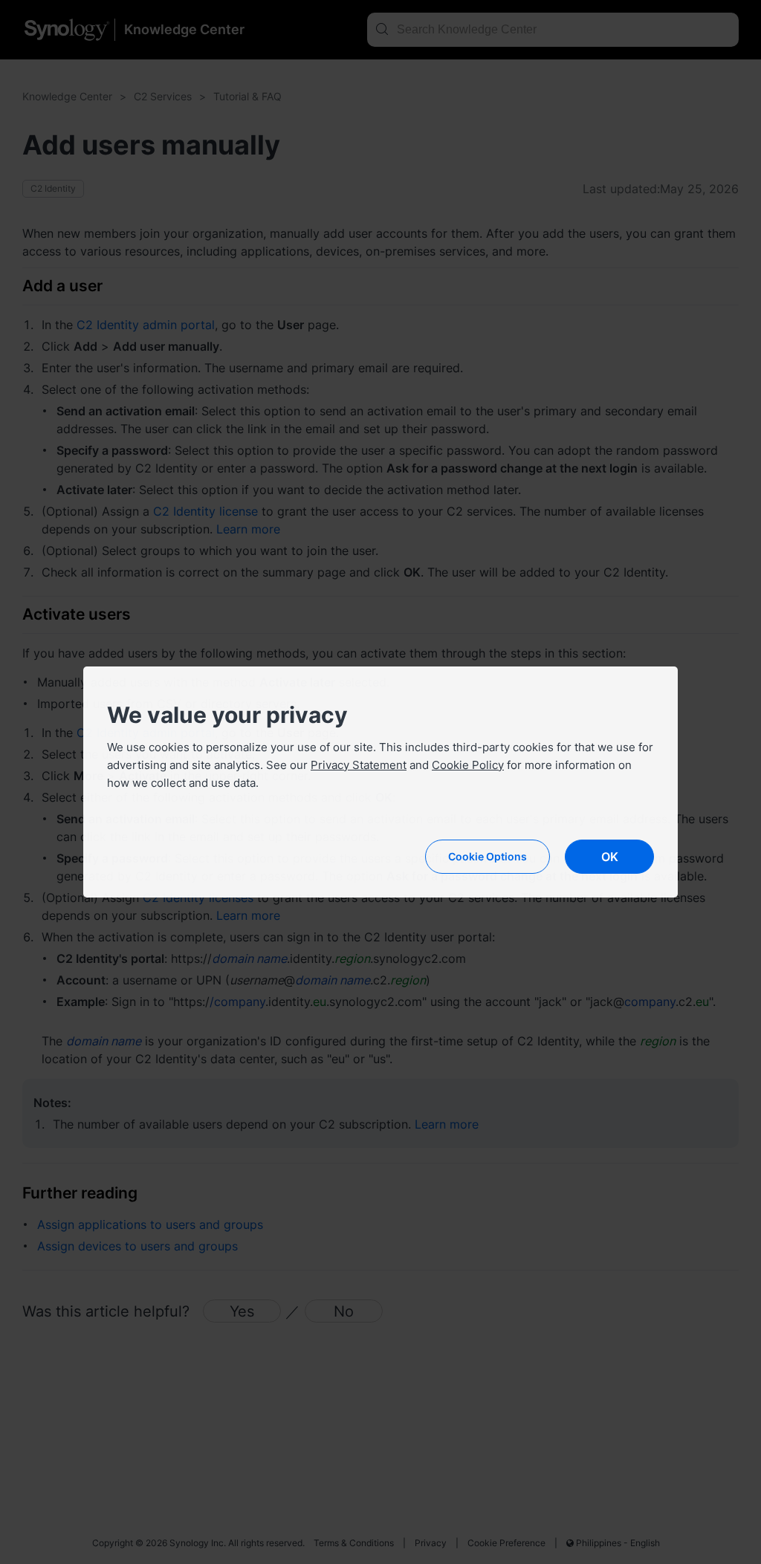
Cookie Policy (468, 765)
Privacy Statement (359, 765)
